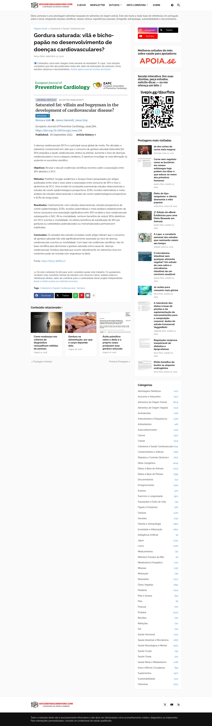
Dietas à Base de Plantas (158, 474)
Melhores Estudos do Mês (158, 557)
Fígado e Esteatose (158, 507)
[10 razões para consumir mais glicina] (145, 290)
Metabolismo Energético (158, 562)
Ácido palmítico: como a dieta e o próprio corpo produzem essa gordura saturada (112, 342)
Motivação (158, 573)
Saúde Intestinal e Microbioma (158, 640)
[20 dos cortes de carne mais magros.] (145, 149)
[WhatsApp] (75, 295)
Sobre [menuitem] (156, 5)
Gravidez (158, 518)
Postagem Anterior (42, 361)
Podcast (158, 607)
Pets (158, 601)
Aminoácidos (158, 413)
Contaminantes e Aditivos (158, 452)
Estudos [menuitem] (114, 5)
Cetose (158, 441)
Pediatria (158, 590)
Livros (158, 546)
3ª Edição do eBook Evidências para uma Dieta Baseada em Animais (165, 217)
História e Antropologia (158, 524)
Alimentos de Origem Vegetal (158, 408)
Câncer (158, 435)
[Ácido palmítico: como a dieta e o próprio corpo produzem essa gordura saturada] (115, 322)
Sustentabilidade (158, 679)
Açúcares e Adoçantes (158, 396)
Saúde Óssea (158, 656)
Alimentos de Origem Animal (158, 402)
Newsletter (158, 579)
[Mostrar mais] (93, 295)
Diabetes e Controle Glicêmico (158, 457)
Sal (158, 629)
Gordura (81, 288)
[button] (172, 5)
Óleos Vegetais (158, 585)
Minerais (158, 568)
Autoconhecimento (158, 430)
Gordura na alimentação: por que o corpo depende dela (80, 341)
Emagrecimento (158, 485)
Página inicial (40, 29)
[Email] (87, 295)
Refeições (158, 623)
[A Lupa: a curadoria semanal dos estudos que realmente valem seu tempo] (145, 237)
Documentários (158, 479)
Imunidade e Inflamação (158, 529)
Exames (158, 490)
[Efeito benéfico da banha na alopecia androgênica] (145, 365)
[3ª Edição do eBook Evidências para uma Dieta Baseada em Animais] (145, 215)
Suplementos (158, 673)
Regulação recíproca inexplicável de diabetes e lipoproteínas (165, 345)
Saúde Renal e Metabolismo (158, 662)
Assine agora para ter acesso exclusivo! (91, 69)
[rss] (178, 704)
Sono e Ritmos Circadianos (158, 667)
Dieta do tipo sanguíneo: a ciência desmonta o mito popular (165, 198)
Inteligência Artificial (158, 535)
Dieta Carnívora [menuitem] (136, 5)
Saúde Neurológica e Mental (158, 645)
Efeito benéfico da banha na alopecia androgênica (164, 365)
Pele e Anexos (158, 596)
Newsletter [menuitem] (97, 5)
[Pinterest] (81, 295)
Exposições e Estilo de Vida (158, 502)
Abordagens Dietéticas (158, 391)
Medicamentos (158, 551)
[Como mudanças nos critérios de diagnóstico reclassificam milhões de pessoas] (46, 322)
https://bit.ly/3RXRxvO (53, 261)
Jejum (158, 540)
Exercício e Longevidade (158, 496)
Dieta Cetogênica (158, 463)
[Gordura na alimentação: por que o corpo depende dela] (81, 322)
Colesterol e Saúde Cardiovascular (67, 29)
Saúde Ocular (158, 651)
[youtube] (171, 704)
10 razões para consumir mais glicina (166, 289)
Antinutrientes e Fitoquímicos (158, 419)
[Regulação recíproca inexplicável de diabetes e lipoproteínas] (145, 343)
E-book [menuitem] (81, 5)
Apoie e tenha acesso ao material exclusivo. (56, 281)
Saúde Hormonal (158, 634)
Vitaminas (158, 684)
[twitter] (165, 704)
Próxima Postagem (118, 361)
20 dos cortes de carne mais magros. (165, 148)
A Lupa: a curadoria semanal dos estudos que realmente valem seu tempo (166, 239)
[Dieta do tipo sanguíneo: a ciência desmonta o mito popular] (145, 196)
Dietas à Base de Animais (158, 468)
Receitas (158, 618)
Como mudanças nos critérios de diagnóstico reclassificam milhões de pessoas (46, 342)
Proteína (158, 612)
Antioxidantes (158, 424)
